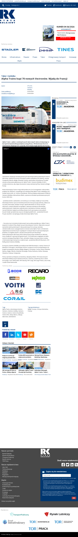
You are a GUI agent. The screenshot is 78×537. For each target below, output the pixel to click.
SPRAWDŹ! (66, 29)
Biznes (4, 57)
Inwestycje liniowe (7, 483)
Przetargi (5, 492)
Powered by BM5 (18, 534)
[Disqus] (26, 410)
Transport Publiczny (8, 457)
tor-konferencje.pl (56, 1)
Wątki (20, 61)
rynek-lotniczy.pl (45, 1)
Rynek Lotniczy (6, 459)
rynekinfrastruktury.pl (20, 1)
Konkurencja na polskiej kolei (10, 486)
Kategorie (15, 5)
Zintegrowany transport (57, 57)
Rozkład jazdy (6, 485)
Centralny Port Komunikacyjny (11, 496)
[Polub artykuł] (5, 336)
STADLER (4, 494)
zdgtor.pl (65, 1)
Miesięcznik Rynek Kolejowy (10, 476)
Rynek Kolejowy (7, 453)
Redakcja (5, 471)
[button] (3, 117)
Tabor (43, 57)
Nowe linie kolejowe (8, 498)
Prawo (35, 57)
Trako (4, 488)
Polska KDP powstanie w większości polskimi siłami (26, 357)
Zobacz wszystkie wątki (8, 501)
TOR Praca (5, 461)
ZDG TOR (5, 467)
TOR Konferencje (7, 469)
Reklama (4, 473)
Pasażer (26, 57)
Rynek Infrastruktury (8, 455)
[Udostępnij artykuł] (12, 336)
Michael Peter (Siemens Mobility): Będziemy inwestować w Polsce (42, 357)
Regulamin (5, 475)
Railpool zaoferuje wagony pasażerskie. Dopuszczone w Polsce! (9, 357)
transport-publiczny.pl (34, 1)
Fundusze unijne (7, 490)
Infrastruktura (15, 57)
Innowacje (72, 57)
